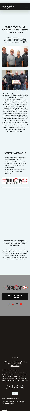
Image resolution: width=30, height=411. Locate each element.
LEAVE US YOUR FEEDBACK (15, 296)
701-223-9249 (15, 365)
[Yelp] (13, 304)
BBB (15, 393)
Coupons (15, 357)
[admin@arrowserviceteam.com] (17, 304)
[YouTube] (21, 304)
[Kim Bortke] (9, 304)
